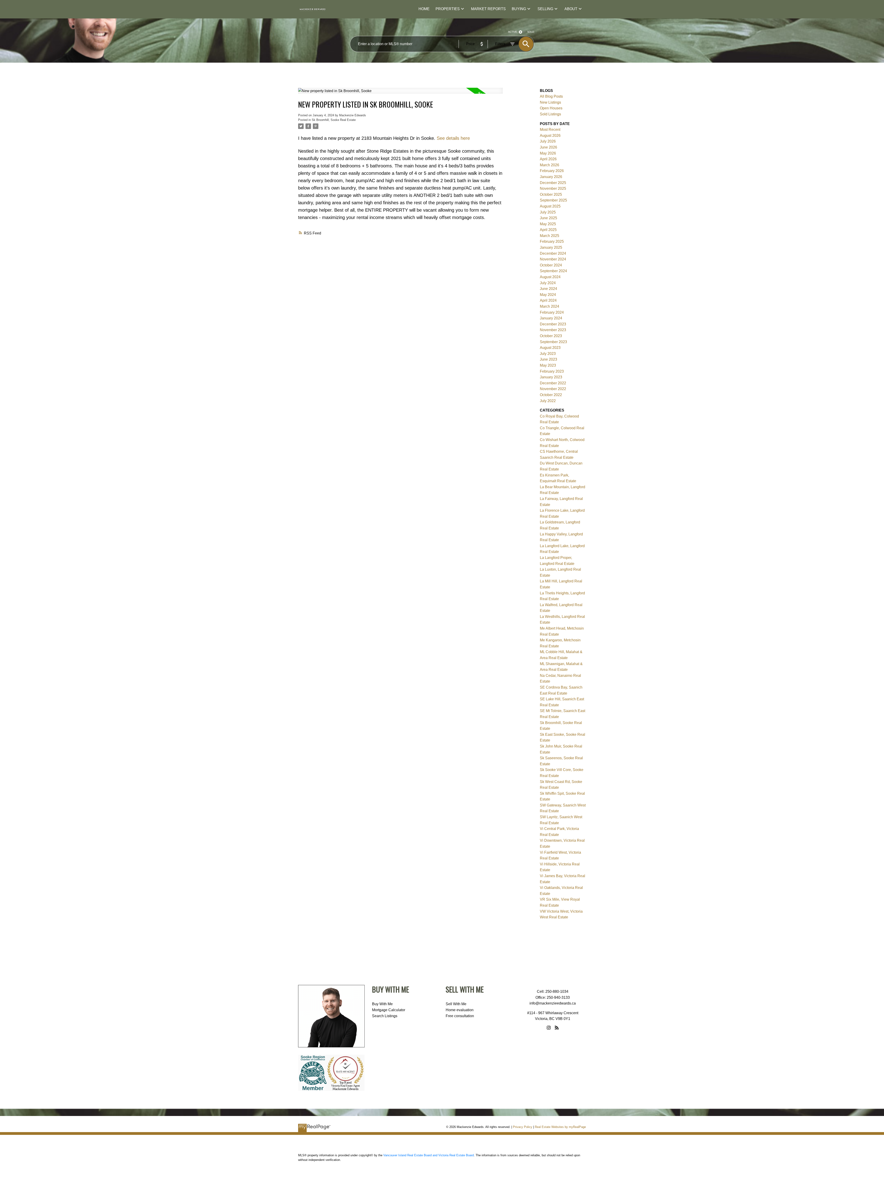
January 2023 (551, 377)
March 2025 (549, 236)
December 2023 (553, 324)
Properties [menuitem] (448, 9)
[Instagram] (549, 1027)
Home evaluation (460, 1010)
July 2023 (548, 354)
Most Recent (550, 129)
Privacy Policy (522, 1127)
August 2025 (550, 206)
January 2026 (551, 177)
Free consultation (460, 1016)
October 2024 (551, 265)
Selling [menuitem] (545, 9)
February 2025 (552, 241)
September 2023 (553, 342)
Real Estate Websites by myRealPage (560, 1127)
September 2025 (553, 200)
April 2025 (548, 230)
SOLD (530, 31)
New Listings (550, 102)
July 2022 (548, 401)
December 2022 (553, 383)
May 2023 (548, 365)
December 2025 (553, 183)
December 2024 (553, 253)
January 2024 (551, 318)
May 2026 (548, 153)
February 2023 (552, 371)
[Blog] (556, 1027)
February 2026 (552, 171)
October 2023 (551, 336)
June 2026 (548, 147)
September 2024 (553, 271)
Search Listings (384, 1016)
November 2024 (553, 259)
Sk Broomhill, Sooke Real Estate (334, 120)
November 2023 (553, 330)
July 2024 (548, 283)
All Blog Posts (551, 96)
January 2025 (551, 247)
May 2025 (548, 224)
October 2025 (551, 194)
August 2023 (550, 348)
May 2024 (548, 295)
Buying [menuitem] (519, 9)
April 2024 (548, 300)
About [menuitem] (570, 9)
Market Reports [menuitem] (488, 9)
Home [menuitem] (424, 9)
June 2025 (548, 218)
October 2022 (551, 395)
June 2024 (548, 289)
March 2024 (549, 306)
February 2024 (552, 312)
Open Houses (551, 108)
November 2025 (553, 188)
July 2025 (548, 212)
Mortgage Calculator (388, 1010)
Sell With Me (456, 1004)
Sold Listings (550, 114)
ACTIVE (512, 31)
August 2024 (550, 277)
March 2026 (549, 165)
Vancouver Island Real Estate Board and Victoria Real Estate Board (428, 1155)
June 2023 (548, 359)
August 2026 (550, 135)
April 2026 (548, 159)
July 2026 (548, 141)
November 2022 (553, 389)
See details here (453, 138)
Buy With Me (382, 1004)
